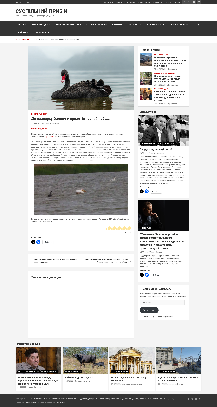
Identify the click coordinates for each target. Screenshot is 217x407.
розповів (50, 136)
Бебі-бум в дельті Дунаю (78, 377)
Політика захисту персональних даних (137, 2)
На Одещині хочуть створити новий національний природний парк (55, 260)
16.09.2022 (68, 381)
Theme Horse (30, 402)
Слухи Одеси (134, 25)
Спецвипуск (168, 143)
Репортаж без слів (156, 25)
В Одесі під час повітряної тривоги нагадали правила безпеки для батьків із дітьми (169, 96)
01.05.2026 (158, 85)
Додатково (41, 32)
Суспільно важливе (96, 25)
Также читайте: (150, 49)
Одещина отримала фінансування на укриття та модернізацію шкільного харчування (170, 61)
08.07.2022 (162, 384)
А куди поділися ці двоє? (156, 149)
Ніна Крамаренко (171, 69)
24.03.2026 (21, 387)
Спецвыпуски (148, 111)
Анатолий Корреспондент (132, 384)
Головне (22, 25)
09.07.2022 (115, 384)
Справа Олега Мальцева (68, 25)
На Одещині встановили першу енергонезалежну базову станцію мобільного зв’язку (106, 260)
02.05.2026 (158, 69)
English (178, 2)
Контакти (107, 2)
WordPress (60, 402)
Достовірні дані (161, 54)
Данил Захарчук (157, 252)
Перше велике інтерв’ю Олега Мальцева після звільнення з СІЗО (167, 79)
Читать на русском (39, 129)
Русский (169, 2)
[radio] (108, 228)
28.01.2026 (144, 153)
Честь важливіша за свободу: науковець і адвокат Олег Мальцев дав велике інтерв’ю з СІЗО (37, 380)
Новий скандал (179, 25)
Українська (159, 2)
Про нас (117, 2)
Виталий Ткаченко (82, 381)
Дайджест (24, 32)
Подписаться (149, 310)
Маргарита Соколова (50, 123)
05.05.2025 (144, 252)
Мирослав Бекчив (176, 384)
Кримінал (117, 25)
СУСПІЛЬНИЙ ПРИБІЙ (41, 11)
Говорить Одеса (41, 25)
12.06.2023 (35, 123)
